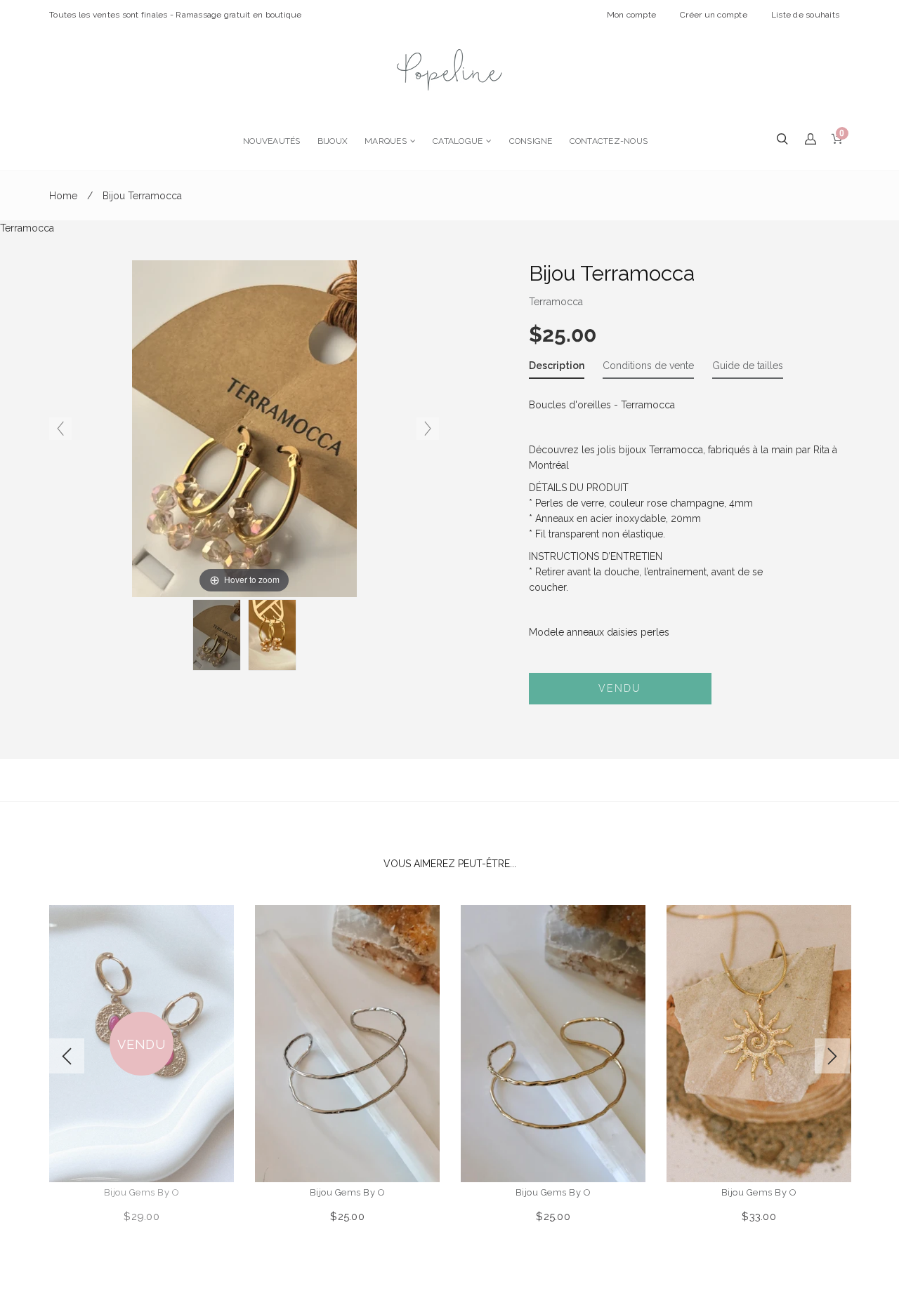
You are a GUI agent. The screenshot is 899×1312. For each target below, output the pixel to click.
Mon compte (632, 15)
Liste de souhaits (805, 15)
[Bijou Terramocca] (216, 635)
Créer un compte (713, 15)
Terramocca (556, 301)
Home (63, 195)
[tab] (556, 368)
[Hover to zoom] (244, 428)
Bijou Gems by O (142, 1192)
